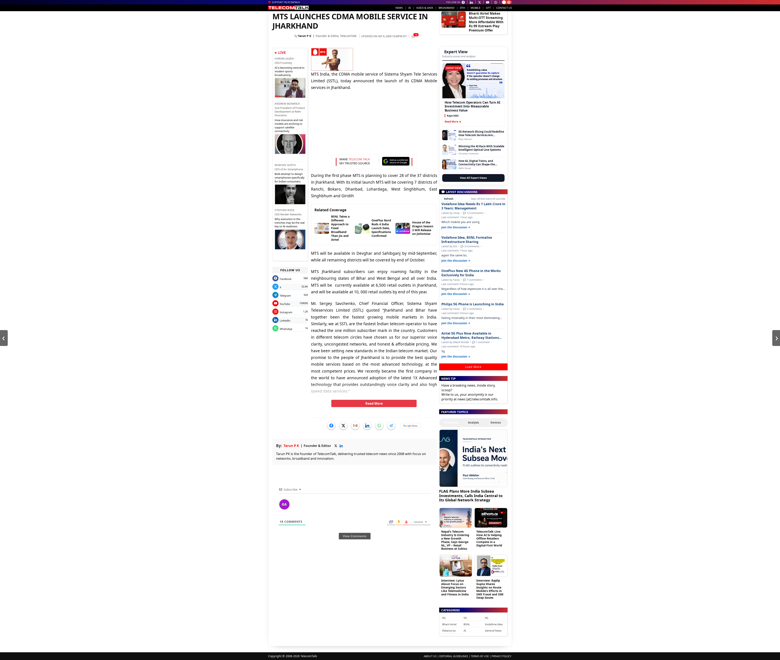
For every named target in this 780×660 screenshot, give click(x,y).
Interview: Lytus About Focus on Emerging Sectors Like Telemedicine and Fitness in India (455, 587)
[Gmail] (355, 426)
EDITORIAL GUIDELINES (453, 656)
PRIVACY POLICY (501, 656)
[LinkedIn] (367, 426)
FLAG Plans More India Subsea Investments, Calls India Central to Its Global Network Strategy (471, 495)
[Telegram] (391, 426)
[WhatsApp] (379, 426)
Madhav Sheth (285, 165)
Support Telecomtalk (286, 2)
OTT (488, 8)
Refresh (448, 198)
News (399, 8)
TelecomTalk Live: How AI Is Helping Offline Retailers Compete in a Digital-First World (489, 538)
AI (409, 8)
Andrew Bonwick (287, 103)
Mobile (475, 8)
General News (493, 630)
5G (465, 618)
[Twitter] (343, 426)
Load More (473, 367)
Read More (374, 403)
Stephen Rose (284, 210)
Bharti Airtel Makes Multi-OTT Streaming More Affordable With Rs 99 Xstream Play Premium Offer (486, 22)
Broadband (446, 8)
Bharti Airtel (449, 624)
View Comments (354, 536)
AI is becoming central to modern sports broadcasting (289, 71)
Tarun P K (304, 36)
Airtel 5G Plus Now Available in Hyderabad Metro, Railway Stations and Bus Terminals (470, 335)
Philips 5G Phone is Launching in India (472, 304)
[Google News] (410, 425)
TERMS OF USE (480, 656)
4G (486, 618)
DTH (462, 8)
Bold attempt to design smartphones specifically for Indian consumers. (289, 177)
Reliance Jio (449, 630)
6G (443, 618)
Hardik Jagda (284, 58)
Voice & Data (424, 8)
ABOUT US (430, 656)
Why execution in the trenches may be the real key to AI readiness (289, 222)
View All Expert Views (473, 178)
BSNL (467, 624)
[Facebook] (331, 426)
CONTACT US (504, 8)
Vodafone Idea (494, 624)
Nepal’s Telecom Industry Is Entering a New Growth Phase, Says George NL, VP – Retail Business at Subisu (455, 540)
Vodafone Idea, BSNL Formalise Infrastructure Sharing (466, 239)
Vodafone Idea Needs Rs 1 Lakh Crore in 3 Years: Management (473, 206)
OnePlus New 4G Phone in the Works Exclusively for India (471, 273)
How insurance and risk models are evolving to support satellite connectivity (289, 125)
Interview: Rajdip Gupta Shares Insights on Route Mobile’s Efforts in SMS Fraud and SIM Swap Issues (489, 589)
